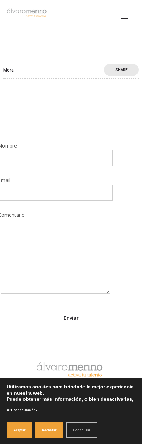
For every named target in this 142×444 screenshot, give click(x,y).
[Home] (27, 20)
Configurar (81, 430)
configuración (25, 410)
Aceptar (19, 430)
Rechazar (49, 430)
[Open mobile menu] (128, 18)
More (8, 70)
